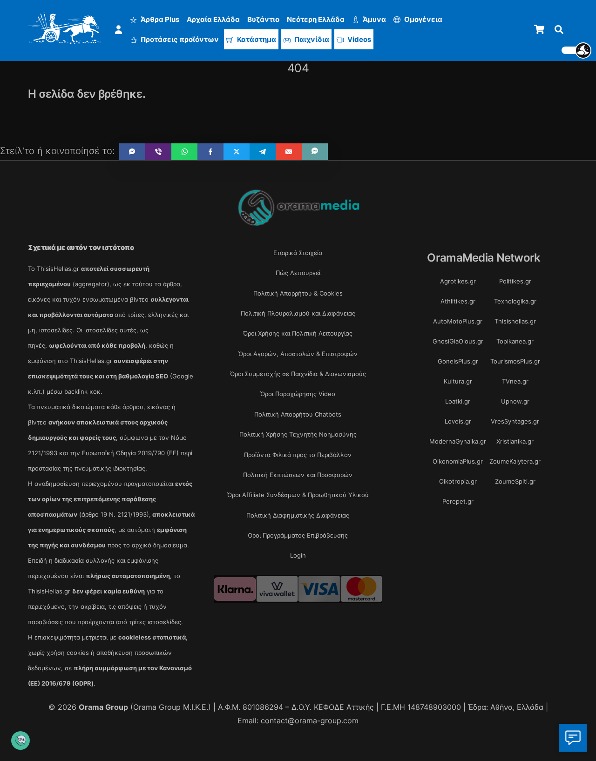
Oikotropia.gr (458, 481)
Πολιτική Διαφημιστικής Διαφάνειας (297, 515)
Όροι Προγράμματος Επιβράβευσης (298, 535)
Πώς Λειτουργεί (298, 272)
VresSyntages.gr (515, 421)
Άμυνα (373, 19)
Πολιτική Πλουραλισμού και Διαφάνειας (298, 313)
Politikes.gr (515, 281)
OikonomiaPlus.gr (458, 461)
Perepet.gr (458, 501)
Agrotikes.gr (458, 281)
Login (298, 555)
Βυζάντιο (263, 19)
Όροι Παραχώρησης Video (297, 393)
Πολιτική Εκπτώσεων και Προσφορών (297, 474)
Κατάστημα (256, 39)
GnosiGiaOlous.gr (458, 341)
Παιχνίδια (311, 39)
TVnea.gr (515, 381)
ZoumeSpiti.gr (515, 481)
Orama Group (103, 707)
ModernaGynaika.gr (457, 441)
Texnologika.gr (515, 301)
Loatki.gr (457, 401)
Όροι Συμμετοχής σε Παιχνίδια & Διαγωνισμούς (298, 373)
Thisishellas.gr (515, 321)
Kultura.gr (458, 381)
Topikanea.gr (515, 341)
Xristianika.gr (515, 441)
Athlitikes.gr (457, 301)
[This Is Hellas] (64, 39)
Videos (358, 39)
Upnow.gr (515, 401)
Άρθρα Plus (159, 19)
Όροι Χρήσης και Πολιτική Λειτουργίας (297, 333)
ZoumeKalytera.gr (515, 461)
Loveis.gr (458, 421)
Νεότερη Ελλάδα (316, 19)
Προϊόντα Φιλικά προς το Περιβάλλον (298, 454)
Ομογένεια (422, 19)
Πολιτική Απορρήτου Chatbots (297, 414)
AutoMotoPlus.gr (457, 321)
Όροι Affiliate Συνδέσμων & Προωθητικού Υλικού (298, 494)
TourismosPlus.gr (515, 361)
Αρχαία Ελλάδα (213, 19)
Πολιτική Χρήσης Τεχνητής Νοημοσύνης (298, 434)
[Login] (118, 29)
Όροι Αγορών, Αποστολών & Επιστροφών (298, 353)
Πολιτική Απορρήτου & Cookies (298, 293)
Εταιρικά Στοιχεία (297, 252)
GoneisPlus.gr (458, 361)
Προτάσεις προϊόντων (179, 39)
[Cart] (539, 29)
